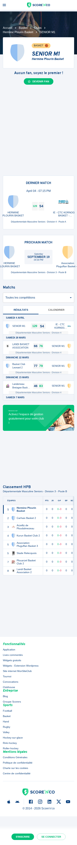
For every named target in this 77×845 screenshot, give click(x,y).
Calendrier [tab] (56, 309)
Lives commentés (13, 654)
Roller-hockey (10, 748)
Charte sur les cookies (15, 768)
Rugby (6, 726)
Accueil (7, 27)
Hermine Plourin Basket (18, 32)
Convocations (10, 681)
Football (7, 710)
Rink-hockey (10, 743)
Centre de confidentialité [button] (16, 773)
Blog (5, 696)
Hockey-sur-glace (13, 737)
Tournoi (7, 676)
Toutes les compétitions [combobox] (20, 297)
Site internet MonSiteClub (17, 671)
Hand (6, 721)
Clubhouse (9, 687)
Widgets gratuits (12, 660)
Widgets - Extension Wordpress (20, 665)
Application (9, 649)
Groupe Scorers (12, 701)
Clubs (38, 27)
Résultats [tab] (21, 309)
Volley (6, 732)
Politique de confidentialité (17, 762)
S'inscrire (23, 836)
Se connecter (51, 836)
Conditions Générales (15, 757)
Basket (23, 27)
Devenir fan (40, 81)
